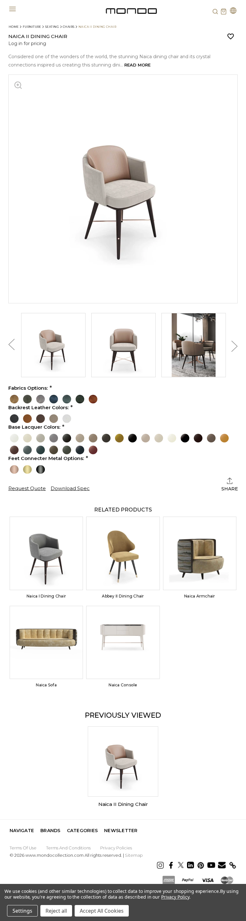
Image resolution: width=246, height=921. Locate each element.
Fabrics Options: (28, 388)
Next (234, 346)
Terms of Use (23, 847)
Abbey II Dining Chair (123, 596)
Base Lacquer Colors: (34, 427)
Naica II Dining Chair (123, 804)
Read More (137, 64)
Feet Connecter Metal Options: (46, 458)
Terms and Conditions (68, 847)
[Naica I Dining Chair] (46, 553)
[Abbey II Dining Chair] (122, 553)
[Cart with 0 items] (223, 11)
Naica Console (123, 685)
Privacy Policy (175, 897)
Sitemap (134, 855)
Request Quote (27, 488)
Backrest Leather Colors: (38, 407)
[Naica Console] (122, 642)
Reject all (56, 910)
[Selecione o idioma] (233, 11)
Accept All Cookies (102, 910)
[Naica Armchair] (199, 553)
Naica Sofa (46, 685)
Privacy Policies (116, 847)
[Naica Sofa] (46, 642)
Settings (22, 910)
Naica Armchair (199, 596)
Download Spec (70, 488)
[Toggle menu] (12, 9)
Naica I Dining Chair (46, 596)
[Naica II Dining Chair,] (123, 761)
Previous (11, 346)
